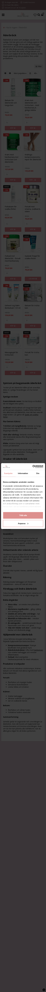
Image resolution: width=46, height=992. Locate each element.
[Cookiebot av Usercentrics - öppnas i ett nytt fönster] (32, 466)
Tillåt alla (23, 515)
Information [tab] (23, 473)
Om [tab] (37, 473)
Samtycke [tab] (8, 473)
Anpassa (21, 523)
